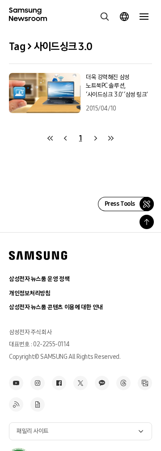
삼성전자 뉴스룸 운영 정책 (39, 279)
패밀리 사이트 (33, 431)
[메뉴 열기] (144, 17)
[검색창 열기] (105, 17)
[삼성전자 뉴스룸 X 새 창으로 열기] (80, 383)
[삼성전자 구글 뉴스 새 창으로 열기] (37, 404)
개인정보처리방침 (30, 293)
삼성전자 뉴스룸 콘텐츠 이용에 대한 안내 (56, 307)
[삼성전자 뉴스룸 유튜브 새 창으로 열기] (16, 383)
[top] (147, 222)
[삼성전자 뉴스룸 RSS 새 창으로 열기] (16, 404)
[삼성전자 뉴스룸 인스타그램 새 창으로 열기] (37, 383)
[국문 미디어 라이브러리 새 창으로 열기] (145, 383)
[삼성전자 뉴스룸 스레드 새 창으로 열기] (123, 383)
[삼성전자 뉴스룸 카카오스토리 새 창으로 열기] (102, 383)
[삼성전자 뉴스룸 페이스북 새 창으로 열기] (59, 383)
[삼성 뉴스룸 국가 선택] (124, 17)
